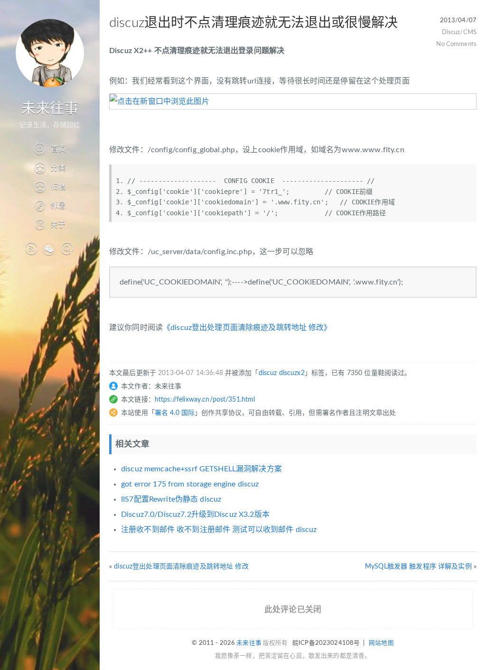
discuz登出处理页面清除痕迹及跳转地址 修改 (181, 566)
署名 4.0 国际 (175, 413)
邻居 (57, 206)
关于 (57, 225)
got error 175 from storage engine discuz (190, 484)
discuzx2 (292, 373)
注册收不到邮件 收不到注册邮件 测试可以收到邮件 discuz (219, 529)
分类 (58, 168)
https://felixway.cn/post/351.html (205, 399)
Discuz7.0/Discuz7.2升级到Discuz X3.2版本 (195, 514)
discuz (268, 373)
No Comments (456, 44)
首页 (58, 149)
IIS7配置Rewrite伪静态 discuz (171, 499)
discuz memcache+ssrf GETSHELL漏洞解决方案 (201, 469)
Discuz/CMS (459, 32)
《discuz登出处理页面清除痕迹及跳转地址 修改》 (247, 327)
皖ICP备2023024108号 (326, 643)
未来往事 (50, 108)
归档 (58, 187)
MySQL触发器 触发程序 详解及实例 (418, 566)
